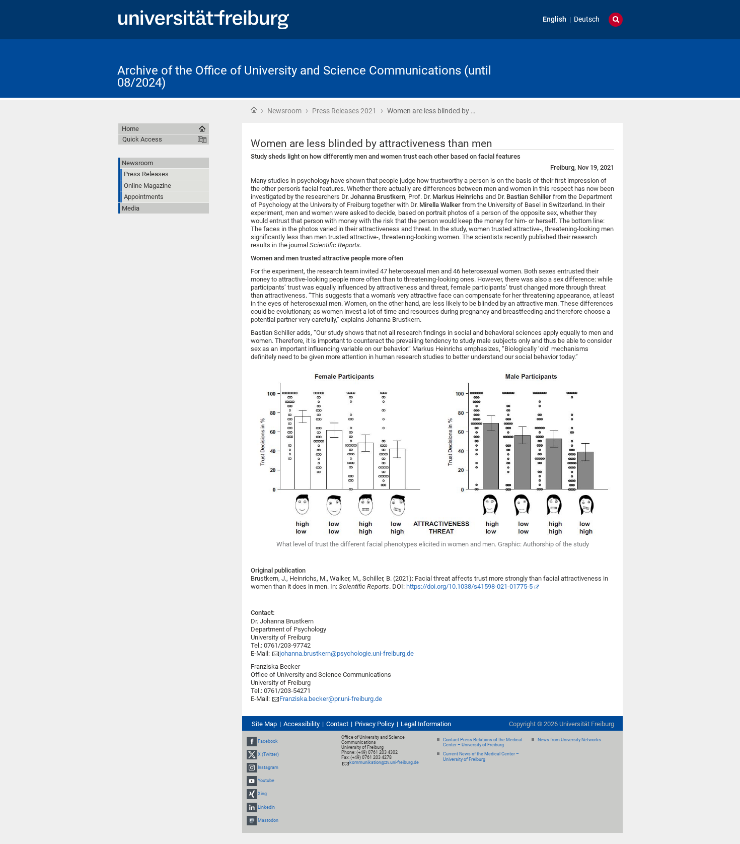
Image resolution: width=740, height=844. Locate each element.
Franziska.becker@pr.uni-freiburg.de (330, 698)
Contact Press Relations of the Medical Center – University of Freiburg (482, 742)
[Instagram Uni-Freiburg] (252, 767)
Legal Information (426, 724)
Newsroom (284, 111)
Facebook (268, 741)
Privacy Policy (374, 724)
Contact (337, 724)
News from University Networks (569, 739)
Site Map (264, 724)
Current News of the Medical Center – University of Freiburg (481, 756)
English (554, 19)
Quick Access (142, 139)
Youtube (266, 780)
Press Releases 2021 (344, 111)
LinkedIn (266, 807)
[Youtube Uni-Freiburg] (252, 780)
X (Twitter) (268, 754)
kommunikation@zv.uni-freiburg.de (384, 762)
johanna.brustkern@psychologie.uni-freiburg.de (346, 653)
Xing (262, 794)
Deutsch (587, 19)
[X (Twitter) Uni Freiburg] (252, 754)
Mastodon (268, 820)
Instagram (268, 767)
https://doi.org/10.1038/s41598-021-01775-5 (469, 586)
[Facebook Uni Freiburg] (252, 741)
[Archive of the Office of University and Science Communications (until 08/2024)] (573, 68)
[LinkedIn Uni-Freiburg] (252, 807)
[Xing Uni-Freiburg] (252, 794)
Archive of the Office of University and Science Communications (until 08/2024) (304, 76)
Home (254, 109)
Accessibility (301, 724)
